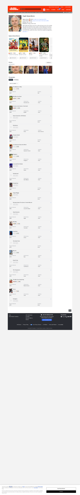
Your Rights (36, 487)
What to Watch (23, 12)
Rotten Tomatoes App (39, 12)
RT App (58, 9)
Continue (61, 491)
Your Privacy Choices (37, 324)
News (63, 9)
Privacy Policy (40, 486)
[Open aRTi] (44, 9)
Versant (10, 486)
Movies (48, 9)
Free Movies (17, 12)
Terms (23, 486)
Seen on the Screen (30, 12)
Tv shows (53, 9)
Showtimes (68, 9)
